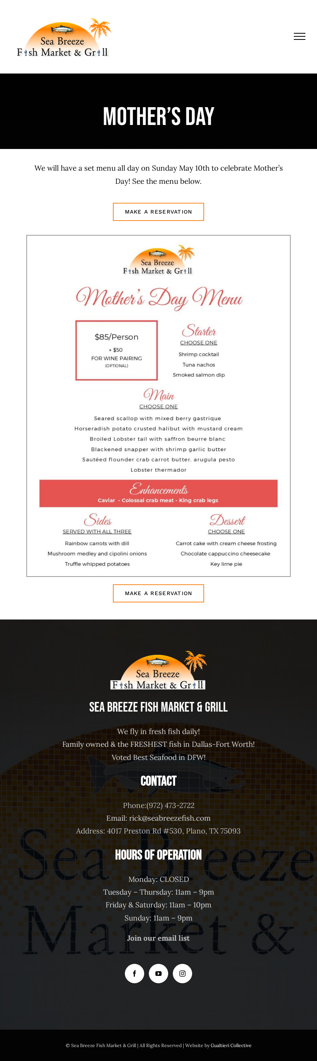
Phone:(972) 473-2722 (158, 805)
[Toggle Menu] (300, 36)
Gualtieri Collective (231, 1045)
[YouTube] (158, 973)
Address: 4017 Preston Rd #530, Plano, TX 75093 (158, 830)
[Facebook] (134, 973)
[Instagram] (182, 973)
